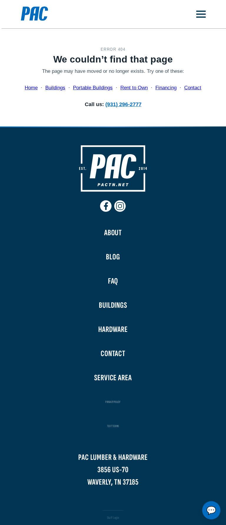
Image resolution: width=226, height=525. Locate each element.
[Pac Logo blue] (29, 14)
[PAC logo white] (113, 190)
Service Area (113, 378)
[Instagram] (120, 203)
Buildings (55, 87)
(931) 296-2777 (123, 104)
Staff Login (113, 518)
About (113, 233)
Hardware (113, 329)
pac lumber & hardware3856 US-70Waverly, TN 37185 (113, 469)
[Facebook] (106, 203)
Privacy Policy (112, 402)
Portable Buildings (93, 87)
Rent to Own (134, 87)
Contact (192, 87)
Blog (113, 257)
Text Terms (113, 426)
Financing (166, 87)
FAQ (113, 281)
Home (31, 87)
